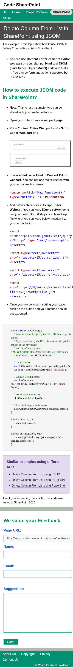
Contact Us (10, 659)
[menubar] (36, 15)
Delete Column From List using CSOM (36, 474)
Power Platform (37, 12)
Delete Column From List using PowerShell (39, 485)
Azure (7, 17)
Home (16, 12)
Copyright (28, 653)
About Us (9, 653)
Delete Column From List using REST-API (38, 479)
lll (5, 12)
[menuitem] (4, 12)
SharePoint (61, 12)
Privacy (45, 653)
